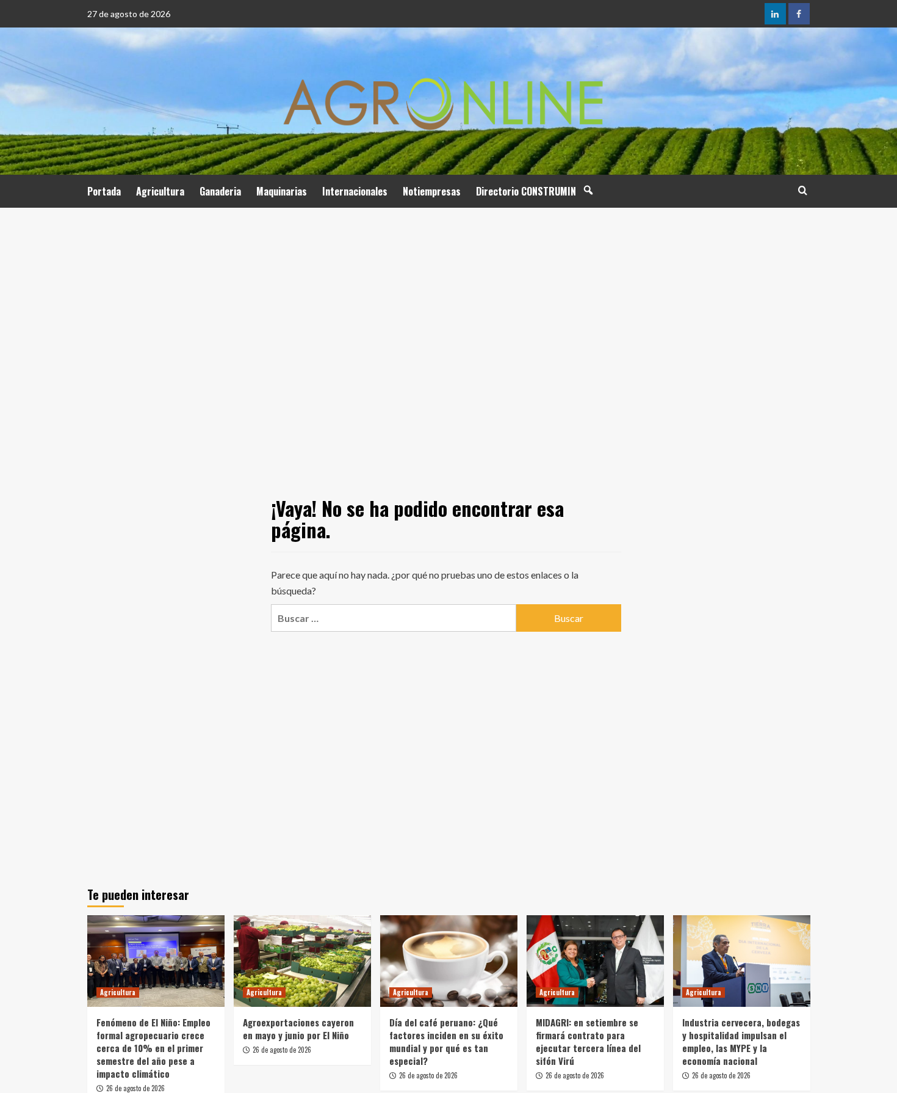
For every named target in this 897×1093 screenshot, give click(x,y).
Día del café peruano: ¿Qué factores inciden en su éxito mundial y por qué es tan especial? (446, 1041)
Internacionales (354, 191)
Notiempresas (432, 191)
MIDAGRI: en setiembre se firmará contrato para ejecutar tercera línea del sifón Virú (588, 1041)
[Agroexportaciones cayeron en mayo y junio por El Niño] (302, 961)
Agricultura (160, 191)
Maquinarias (281, 191)
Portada (104, 191)
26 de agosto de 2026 (135, 1088)
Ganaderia (220, 191)
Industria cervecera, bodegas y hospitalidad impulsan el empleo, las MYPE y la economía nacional (741, 1041)
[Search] (802, 190)
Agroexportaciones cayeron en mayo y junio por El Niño (298, 1028)
